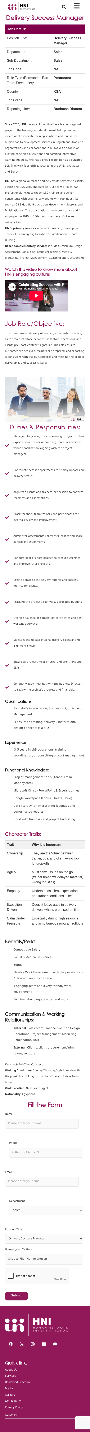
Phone (13, 1143)
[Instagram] (32, 1344)
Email (8, 1172)
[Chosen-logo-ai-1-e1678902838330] (21, 7)
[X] (21, 1344)
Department (17, 1201)
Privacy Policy (14, 1407)
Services (10, 1376)
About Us (11, 1370)
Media (9, 1388)
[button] (64, 7)
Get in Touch (13, 1401)
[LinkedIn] (44, 1344)
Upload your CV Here (18, 1249)
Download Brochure (18, 1382)
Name (9, 1114)
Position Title (13, 1229)
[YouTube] (55, 1344)
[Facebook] (10, 1344)
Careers (10, 1395)
